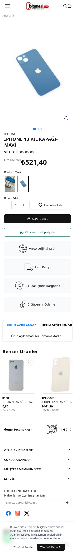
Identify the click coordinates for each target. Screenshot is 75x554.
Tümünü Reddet (24, 547)
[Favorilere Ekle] (40, 362)
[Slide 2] (38, 129)
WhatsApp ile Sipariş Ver (40, 232)
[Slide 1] (34, 129)
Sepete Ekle (40, 219)
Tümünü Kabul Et (50, 547)
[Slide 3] (41, 129)
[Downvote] (23, 205)
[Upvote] (8, 205)
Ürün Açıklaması (21, 325)
